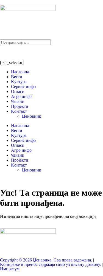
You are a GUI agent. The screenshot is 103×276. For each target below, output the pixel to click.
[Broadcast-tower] (51, 52)
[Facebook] (7, 52)
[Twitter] (36, 52)
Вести (16, 76)
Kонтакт (19, 111)
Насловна (20, 71)
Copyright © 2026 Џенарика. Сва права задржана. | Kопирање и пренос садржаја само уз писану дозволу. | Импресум (51, 264)
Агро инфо (21, 96)
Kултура (19, 81)
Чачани (17, 101)
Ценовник (31, 116)
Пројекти (19, 106)
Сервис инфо (23, 86)
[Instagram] (22, 52)
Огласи (17, 91)
